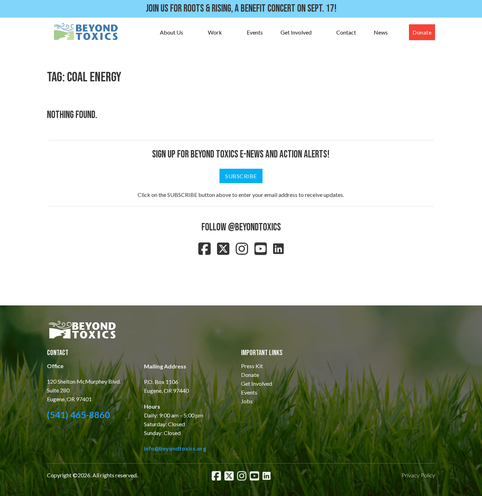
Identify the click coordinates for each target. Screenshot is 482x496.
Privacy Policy (418, 475)
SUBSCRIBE (241, 176)
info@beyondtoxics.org (175, 448)
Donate (422, 32)
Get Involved (296, 32)
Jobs (247, 401)
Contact (346, 32)
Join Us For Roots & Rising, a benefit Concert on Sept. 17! (241, 8)
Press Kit (252, 365)
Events (255, 32)
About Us (171, 32)
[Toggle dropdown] (190, 32)
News (381, 32)
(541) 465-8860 (78, 414)
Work (215, 32)
